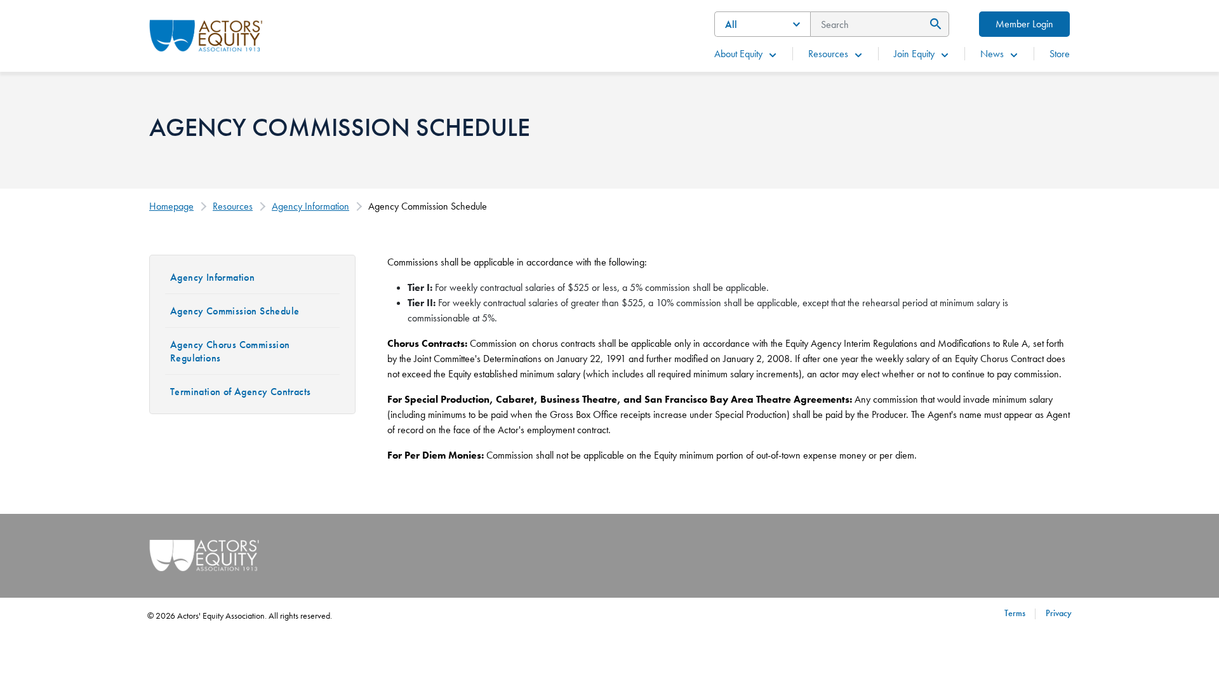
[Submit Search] (933, 24)
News (992, 53)
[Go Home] (206, 34)
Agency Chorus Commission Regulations (230, 351)
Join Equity (914, 53)
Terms (1014, 613)
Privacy (1059, 613)
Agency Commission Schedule (234, 311)
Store (1059, 53)
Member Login (1024, 23)
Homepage (171, 206)
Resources (828, 53)
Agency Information (310, 206)
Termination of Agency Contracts (240, 391)
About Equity (738, 53)
